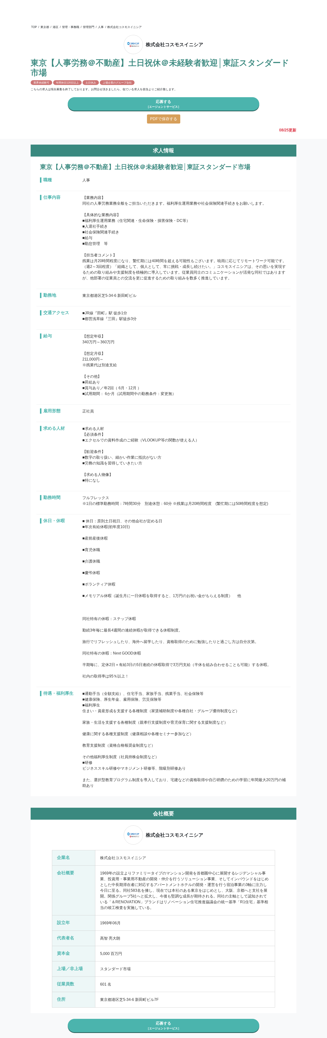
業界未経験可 (41, 82)
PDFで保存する (163, 119)
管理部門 (88, 27)
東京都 (44, 27)
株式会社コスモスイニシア (124, 27)
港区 (55, 27)
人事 (101, 27)
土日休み (90, 82)
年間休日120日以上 (67, 82)
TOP (34, 27)
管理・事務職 (70, 27)
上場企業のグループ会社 (117, 82)
